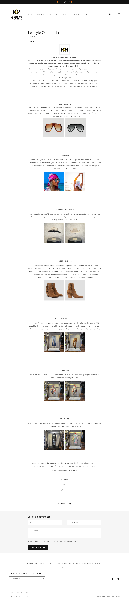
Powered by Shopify (115, 596)
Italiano (29, 597)
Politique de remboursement (91, 563)
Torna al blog (65, 503)
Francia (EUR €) (15, 597)
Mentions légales (74, 563)
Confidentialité (62, 563)
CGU (49, 563)
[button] (31, 14)
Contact (64, 567)
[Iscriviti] (43, 578)
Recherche (30, 563)
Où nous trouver (40, 563)
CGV (54, 563)
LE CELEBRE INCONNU (104, 596)
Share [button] (32, 42)
